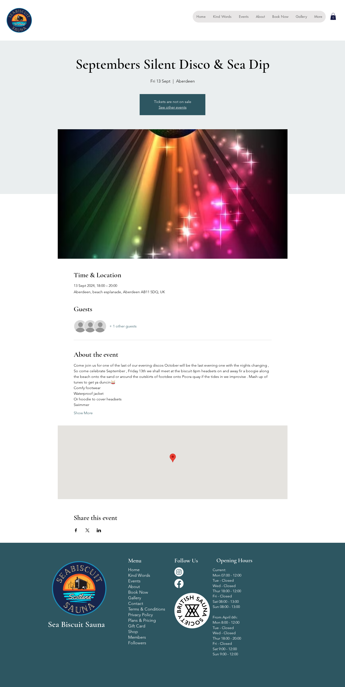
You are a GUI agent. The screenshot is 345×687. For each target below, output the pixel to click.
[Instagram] (179, 572)
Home (134, 569)
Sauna (39, 25)
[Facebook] (179, 583)
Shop (133, 631)
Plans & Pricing (142, 620)
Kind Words (139, 575)
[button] (333, 16)
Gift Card (136, 626)
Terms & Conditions (146, 609)
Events (134, 581)
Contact (135, 603)
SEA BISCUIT (47, 20)
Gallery (134, 597)
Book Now (138, 592)
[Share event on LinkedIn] (99, 530)
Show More (83, 413)
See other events (173, 107)
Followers (137, 642)
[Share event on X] (87, 530)
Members (137, 637)
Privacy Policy (140, 614)
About (134, 586)
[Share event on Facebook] (76, 530)
